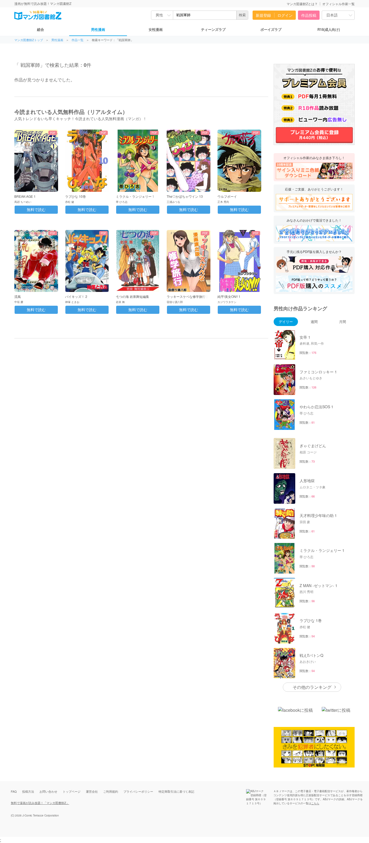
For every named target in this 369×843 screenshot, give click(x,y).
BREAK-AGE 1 (25, 196)
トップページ (71, 791)
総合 (40, 29)
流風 (17, 296)
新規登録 (263, 15)
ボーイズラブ (270, 29)
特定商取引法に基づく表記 (176, 791)
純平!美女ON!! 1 (228, 296)
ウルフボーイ (227, 196)
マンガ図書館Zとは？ (302, 3)
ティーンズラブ (213, 29)
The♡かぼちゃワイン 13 (185, 196)
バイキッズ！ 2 (76, 296)
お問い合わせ (48, 791)
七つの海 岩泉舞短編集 (132, 296)
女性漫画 (156, 29)
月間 (342, 321)
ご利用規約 (110, 791)
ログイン (285, 15)
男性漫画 (98, 29)
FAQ (14, 791)
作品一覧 (77, 39)
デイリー (286, 321)
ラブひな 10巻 (75, 196)
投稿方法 (28, 791)
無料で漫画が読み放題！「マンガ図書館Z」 (40, 803)
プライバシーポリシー (138, 791)
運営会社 (92, 791)
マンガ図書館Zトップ (28, 39)
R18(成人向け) (328, 29)
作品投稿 (308, 15)
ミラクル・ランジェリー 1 (135, 196)
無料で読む (36, 210)
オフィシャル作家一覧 (338, 3)
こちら (315, 803)
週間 (314, 321)
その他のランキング (312, 687)
